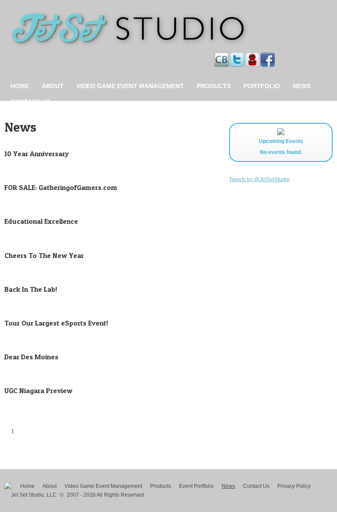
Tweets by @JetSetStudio (259, 179)
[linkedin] (278, 57)
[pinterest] (276, 57)
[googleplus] (279, 57)
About (53, 86)
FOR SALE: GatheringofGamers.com (60, 187)
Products (214, 86)
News (302, 86)
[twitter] (237, 57)
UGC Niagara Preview (38, 390)
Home (20, 86)
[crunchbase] (222, 57)
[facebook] (268, 57)
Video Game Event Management (130, 86)
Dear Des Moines (31, 356)
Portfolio (262, 86)
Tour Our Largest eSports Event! (56, 323)
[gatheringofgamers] (253, 57)
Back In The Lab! (30, 289)
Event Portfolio (196, 486)
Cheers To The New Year (44, 255)
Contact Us (30, 101)
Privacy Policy (294, 486)
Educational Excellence (41, 221)
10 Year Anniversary (36, 153)
